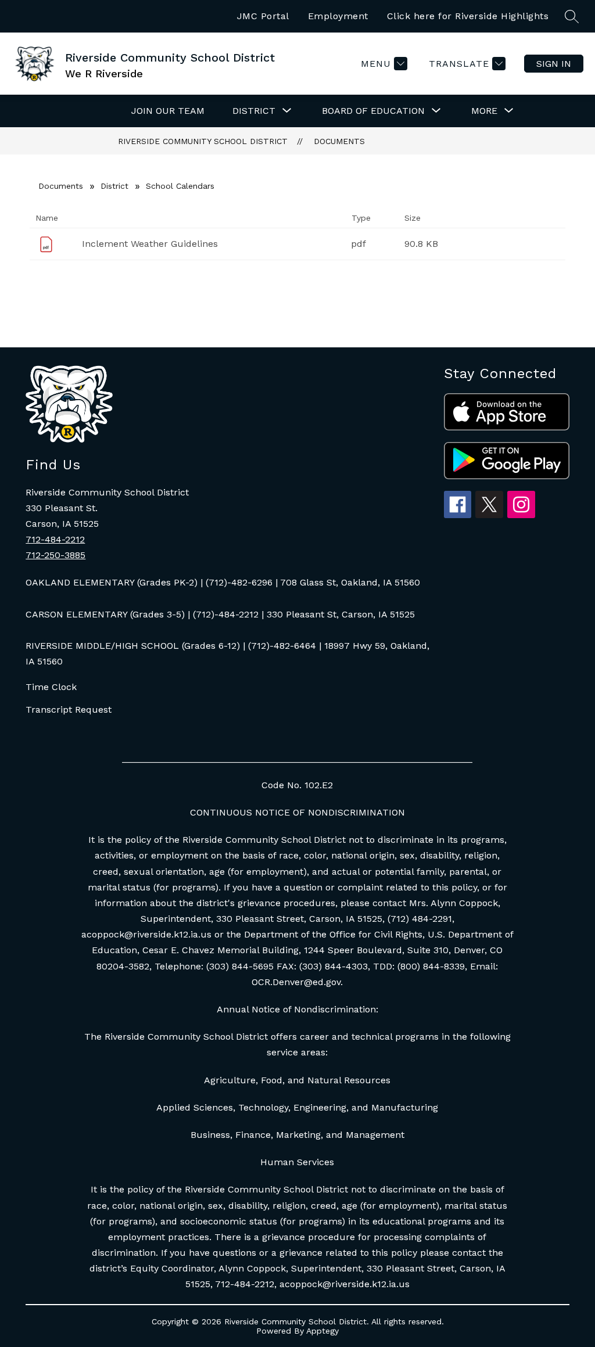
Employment (338, 15)
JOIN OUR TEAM (168, 110)
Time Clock (51, 686)
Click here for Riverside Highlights (468, 15)
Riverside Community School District (203, 141)
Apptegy (322, 1330)
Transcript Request (69, 709)
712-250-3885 (55, 555)
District (114, 186)
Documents (339, 141)
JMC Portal (263, 15)
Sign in (553, 63)
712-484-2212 (55, 539)
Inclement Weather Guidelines (150, 243)
